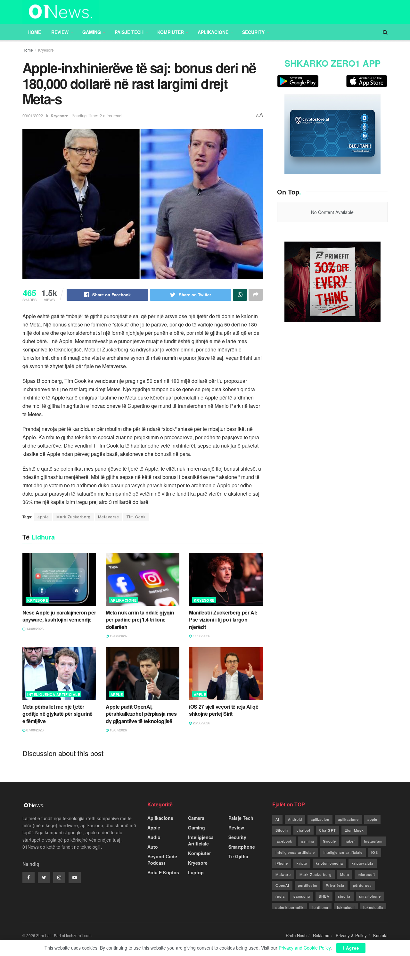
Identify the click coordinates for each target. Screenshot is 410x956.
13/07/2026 (118, 729)
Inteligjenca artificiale (295, 852)
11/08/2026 (201, 635)
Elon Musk (354, 830)
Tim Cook (136, 516)
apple (43, 516)
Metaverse (108, 516)
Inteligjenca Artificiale (53, 694)
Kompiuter (170, 32)
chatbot (303, 830)
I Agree (351, 948)
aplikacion (320, 819)
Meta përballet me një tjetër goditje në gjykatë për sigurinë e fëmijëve (57, 714)
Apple (117, 694)
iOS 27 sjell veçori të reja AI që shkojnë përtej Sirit (223, 710)
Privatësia (335, 885)
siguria (344, 896)
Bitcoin (281, 830)
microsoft (366, 874)
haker (350, 841)
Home (34, 32)
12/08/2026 (118, 635)
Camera (196, 818)
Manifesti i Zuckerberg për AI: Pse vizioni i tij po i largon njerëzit (223, 619)
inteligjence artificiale (343, 852)
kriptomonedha (329, 863)
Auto (152, 847)
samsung (301, 896)
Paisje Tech (129, 32)
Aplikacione (213, 32)
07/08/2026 (34, 729)
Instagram (373, 841)
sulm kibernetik (289, 907)
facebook (283, 841)
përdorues (362, 885)
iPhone (281, 863)
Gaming (91, 32)
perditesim (307, 885)
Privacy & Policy (351, 935)
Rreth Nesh (296, 935)
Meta (344, 874)
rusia (280, 896)
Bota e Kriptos (163, 872)
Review (60, 32)
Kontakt (380, 935)
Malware (283, 874)
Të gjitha (238, 856)
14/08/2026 (34, 628)
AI (277, 819)
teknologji (346, 907)
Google (329, 841)
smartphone (370, 896)
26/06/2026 (201, 722)
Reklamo (321, 935)
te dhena (320, 907)
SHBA (324, 896)
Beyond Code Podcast (162, 859)
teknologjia (373, 907)
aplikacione (348, 819)
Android (295, 819)
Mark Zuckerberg (73, 516)
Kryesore (46, 50)
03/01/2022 (32, 115)
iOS (374, 852)
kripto (302, 863)
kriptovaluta (362, 863)
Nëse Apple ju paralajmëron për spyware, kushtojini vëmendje (59, 616)
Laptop (196, 872)
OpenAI (282, 885)
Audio (153, 837)
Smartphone (241, 847)
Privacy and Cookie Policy (305, 947)
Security (253, 32)
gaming (307, 841)
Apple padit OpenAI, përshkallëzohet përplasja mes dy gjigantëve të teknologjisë (141, 714)
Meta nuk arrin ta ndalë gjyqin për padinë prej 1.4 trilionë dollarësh (140, 619)
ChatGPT (327, 830)
